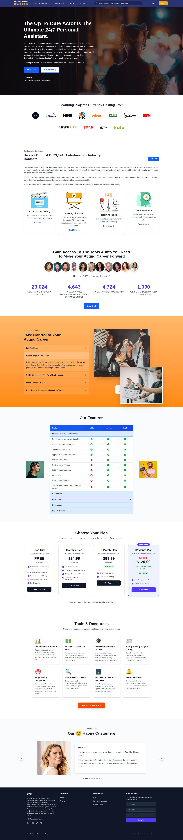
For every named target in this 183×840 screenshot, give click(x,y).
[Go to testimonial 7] (96, 784)
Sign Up (163, 3)
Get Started (74, 586)
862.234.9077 (47, 80)
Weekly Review (98, 810)
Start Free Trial (39, 589)
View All (153, 159)
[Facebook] (28, 828)
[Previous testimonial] (21, 760)
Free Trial (31, 69)
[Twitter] (37, 828)
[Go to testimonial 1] (83, 784)
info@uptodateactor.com (32, 80)
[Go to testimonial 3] (88, 784)
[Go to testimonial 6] (94, 784)
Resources (58, 3)
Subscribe (141, 826)
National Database (41, 3)
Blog (94, 803)
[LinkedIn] (41, 828)
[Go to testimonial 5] (92, 784)
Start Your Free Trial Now (91, 705)
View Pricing (50, 70)
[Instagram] (32, 828)
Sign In (153, 3)
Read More (38, 222)
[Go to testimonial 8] (97, 784)
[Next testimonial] (161, 760)
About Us (63, 803)
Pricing (82, 3)
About (72, 3)
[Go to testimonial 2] (85, 784)
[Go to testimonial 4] (91, 784)
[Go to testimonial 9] (99, 784)
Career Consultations (100, 807)
